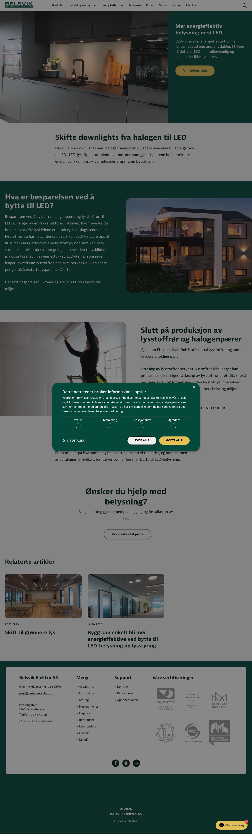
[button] (73, 440)
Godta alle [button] (174, 440)
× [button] (193, 387)
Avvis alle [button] (141, 440)
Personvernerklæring (109, 411)
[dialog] (126, 417)
